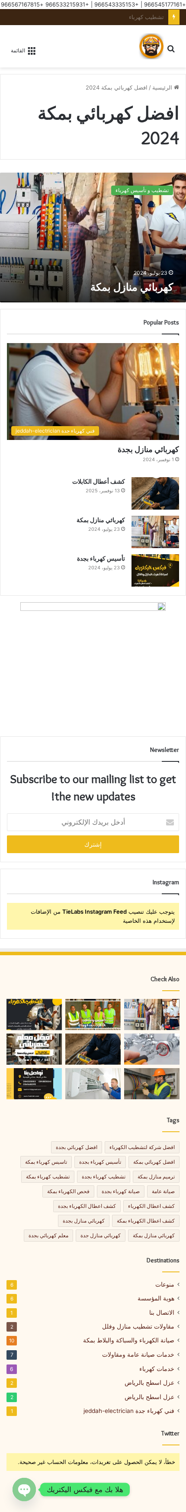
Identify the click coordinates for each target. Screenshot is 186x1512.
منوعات (164, 1284)
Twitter (170, 1433)
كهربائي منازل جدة (100, 1235)
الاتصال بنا (161, 1312)
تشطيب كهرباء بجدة (103, 1176)
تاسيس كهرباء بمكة (46, 1162)
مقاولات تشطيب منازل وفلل (138, 1326)
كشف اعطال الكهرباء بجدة (87, 1206)
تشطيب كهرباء (146, 16)
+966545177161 (165, 4)
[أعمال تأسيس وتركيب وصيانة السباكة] (152, 1049)
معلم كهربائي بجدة (48, 1235)
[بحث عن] (175, 49)
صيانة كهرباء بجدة (121, 1191)
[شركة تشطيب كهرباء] (34, 1014)
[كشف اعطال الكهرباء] (93, 1014)
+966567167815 (22, 4)
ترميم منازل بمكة (156, 1176)
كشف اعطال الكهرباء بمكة (146, 1220)
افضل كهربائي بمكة (154, 1162)
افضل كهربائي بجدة (76, 1147)
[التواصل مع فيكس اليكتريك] (34, 1083)
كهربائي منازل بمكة (131, 287)
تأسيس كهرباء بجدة (101, 558)
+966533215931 (67, 4)
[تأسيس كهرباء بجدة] (155, 570)
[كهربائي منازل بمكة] (93, 237)
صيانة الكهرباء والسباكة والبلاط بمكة (128, 1340)
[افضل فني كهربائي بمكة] (34, 1049)
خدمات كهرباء (156, 1368)
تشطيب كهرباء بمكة (48, 1176)
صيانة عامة (163, 1191)
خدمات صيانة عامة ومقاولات (138, 1354)
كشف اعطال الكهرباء (151, 1206)
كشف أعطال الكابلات (98, 481)
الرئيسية (163, 87)
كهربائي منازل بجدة (148, 449)
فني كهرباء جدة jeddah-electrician (128, 1410)
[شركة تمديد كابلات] (152, 1083)
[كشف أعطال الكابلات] (155, 493)
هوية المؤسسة (156, 1298)
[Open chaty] (24, 1489)
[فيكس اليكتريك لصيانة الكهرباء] (151, 46)
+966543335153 (116, 4)
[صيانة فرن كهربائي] (93, 1083)
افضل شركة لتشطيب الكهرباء (142, 1147)
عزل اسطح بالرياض (149, 1382)
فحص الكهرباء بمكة (68, 1191)
